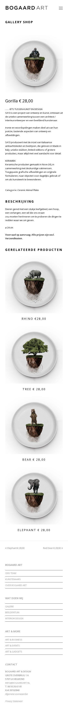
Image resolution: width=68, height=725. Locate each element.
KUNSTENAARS (13, 579)
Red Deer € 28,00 (52, 548)
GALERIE (9, 606)
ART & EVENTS (12, 645)
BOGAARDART (26, 719)
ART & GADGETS (13, 651)
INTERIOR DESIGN (14, 618)
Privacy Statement (13, 701)
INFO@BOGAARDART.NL (17, 682)
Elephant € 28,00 (15, 548)
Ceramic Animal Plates (28, 190)
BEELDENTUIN (12, 612)
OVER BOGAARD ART (16, 585)
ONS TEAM (10, 573)
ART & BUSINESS (13, 639)
